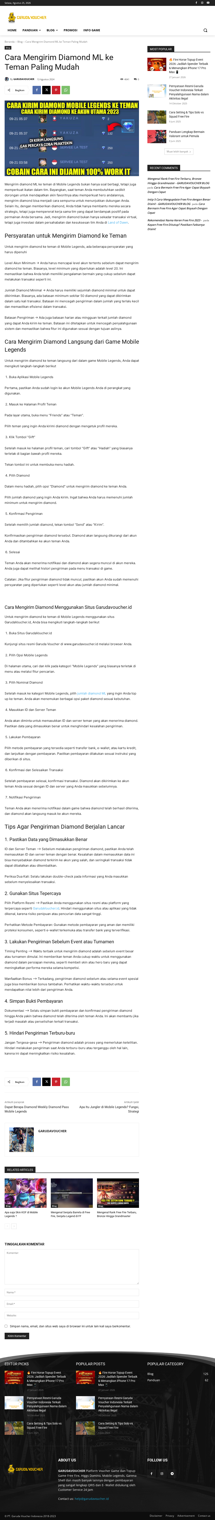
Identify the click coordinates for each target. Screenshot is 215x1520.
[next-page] (14, 1226)
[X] (46, 90)
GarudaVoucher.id (46, 908)
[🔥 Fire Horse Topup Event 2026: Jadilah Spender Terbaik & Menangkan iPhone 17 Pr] (156, 64)
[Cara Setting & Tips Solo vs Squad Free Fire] (156, 117)
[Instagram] (202, 3)
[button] (205, 30)
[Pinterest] (56, 90)
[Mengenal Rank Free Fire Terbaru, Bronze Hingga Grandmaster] (118, 1193)
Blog (20, 41)
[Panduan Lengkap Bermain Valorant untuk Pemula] (156, 136)
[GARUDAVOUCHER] (7, 79)
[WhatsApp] (66, 90)
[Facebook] (196, 3)
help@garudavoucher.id (92, 1499)
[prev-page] (7, 1226)
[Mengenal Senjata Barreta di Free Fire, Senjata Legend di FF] (72, 1193)
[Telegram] (172, 1474)
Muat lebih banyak (177, 151)
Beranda (10, 41)
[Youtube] (208, 3)
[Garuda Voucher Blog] (29, 17)
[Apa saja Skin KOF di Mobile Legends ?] (26, 1193)
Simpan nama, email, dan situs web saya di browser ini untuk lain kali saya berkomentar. (70, 1326)
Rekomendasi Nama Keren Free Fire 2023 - (174, 220)
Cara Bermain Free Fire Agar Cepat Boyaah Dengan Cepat (177, 208)
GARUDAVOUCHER (23, 79)
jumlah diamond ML (91, 693)
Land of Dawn (118, 222)
